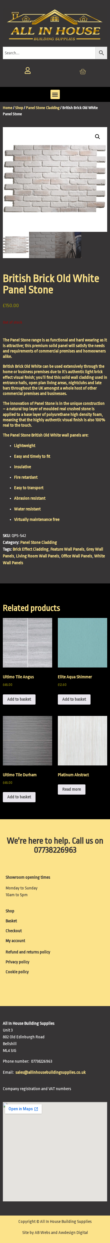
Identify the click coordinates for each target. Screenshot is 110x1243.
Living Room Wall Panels (37, 556)
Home (7, 108)
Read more (71, 789)
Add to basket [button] (19, 699)
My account (15, 940)
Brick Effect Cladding (31, 549)
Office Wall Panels (76, 556)
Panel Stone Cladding (43, 108)
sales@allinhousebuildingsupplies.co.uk (51, 1072)
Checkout (14, 930)
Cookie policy (17, 972)
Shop (19, 108)
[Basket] (82, 71)
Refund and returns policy (28, 952)
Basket (11, 921)
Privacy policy (17, 962)
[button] (55, 94)
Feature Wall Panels (67, 549)
